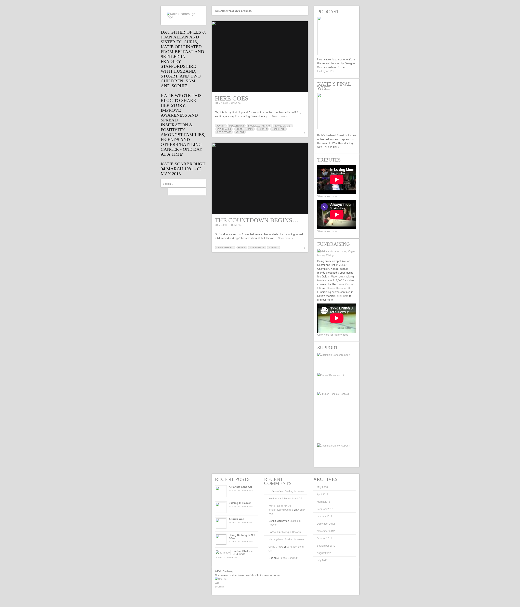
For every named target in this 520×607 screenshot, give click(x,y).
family (241, 247)
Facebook (179, 191)
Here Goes (231, 98)
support (273, 247)
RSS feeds (194, 191)
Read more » (279, 116)
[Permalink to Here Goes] (260, 56)
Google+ (202, 191)
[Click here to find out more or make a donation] (336, 253)
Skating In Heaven (295, 491)
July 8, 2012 (221, 103)
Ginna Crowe (276, 546)
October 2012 (324, 538)
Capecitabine (224, 129)
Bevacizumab (236, 125)
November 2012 (326, 531)
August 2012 (324, 553)
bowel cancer (283, 125)
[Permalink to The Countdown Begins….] (260, 178)
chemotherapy (244, 129)
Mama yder (275, 539)
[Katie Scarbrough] (183, 15)
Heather (273, 498)
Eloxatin (262, 129)
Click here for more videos (332, 334)
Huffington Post (326, 71)
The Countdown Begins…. (257, 220)
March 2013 (323, 501)
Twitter (172, 191)
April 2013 (322, 494)
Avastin (221, 125)
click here (342, 296)
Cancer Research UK (339, 288)
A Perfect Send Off (292, 498)
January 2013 (324, 516)
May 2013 (322, 487)
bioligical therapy (259, 125)
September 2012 (326, 545)
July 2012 (322, 560)
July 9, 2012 (221, 224)
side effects (224, 132)
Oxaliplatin (278, 129)
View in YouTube (327, 196)
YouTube (187, 191)
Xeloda (240, 132)
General (236, 103)
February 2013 (325, 509)
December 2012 (326, 523)
